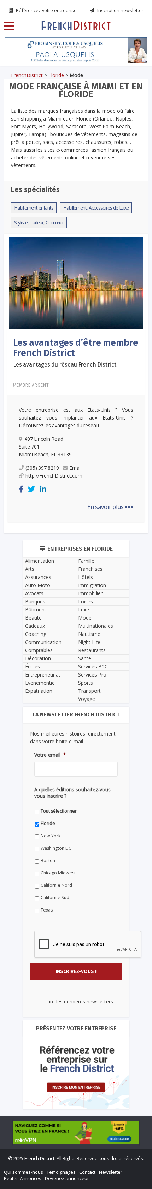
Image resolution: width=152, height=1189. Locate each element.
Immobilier (90, 593)
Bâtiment (35, 609)
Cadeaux (35, 625)
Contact (87, 1172)
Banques (35, 601)
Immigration (92, 585)
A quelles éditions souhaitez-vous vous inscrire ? (72, 792)
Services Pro (92, 674)
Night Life (89, 642)
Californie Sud (55, 898)
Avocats (34, 593)
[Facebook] (21, 489)
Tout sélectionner (59, 811)
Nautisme (89, 634)
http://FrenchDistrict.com (53, 475)
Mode (85, 617)
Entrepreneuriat (42, 674)
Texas (47, 910)
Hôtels (85, 577)
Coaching (35, 634)
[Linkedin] (43, 489)
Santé (84, 658)
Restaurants (92, 650)
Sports (85, 682)
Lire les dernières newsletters (82, 1001)
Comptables (39, 650)
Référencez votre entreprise (46, 10)
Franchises (90, 569)
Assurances (38, 577)
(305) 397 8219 (42, 467)
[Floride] (75, 25)
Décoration (38, 658)
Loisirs (85, 601)
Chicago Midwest (58, 873)
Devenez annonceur (67, 1178)
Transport (89, 690)
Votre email (50, 755)
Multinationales (95, 625)
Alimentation (39, 560)
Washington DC (56, 848)
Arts (29, 569)
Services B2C (93, 666)
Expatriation (38, 690)
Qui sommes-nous (23, 1172)
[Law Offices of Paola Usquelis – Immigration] (76, 50)
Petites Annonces (22, 1178)
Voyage (86, 699)
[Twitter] (31, 489)
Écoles (32, 666)
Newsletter (110, 1172)
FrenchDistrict (27, 75)
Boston (48, 860)
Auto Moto (37, 585)
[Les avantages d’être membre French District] (76, 282)
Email (75, 467)
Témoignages (61, 1172)
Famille (86, 560)
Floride (56, 75)
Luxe (83, 609)
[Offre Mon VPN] (76, 1132)
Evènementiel (40, 682)
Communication (43, 642)
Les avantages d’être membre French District (75, 347)
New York (50, 836)
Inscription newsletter (120, 10)
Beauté (33, 617)
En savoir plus (110, 507)
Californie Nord (56, 885)
